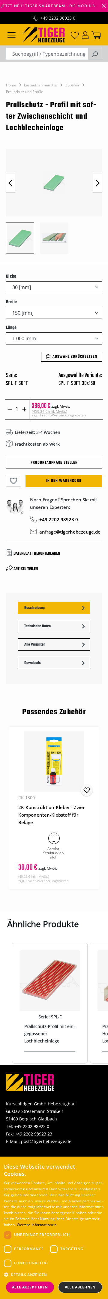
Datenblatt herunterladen (37, 553)
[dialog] (54, 1228)
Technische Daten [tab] (37, 626)
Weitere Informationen (36, 1224)
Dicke (11, 276)
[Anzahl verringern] (10, 409)
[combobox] (47, 54)
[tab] (54, 608)
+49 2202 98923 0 (57, 18)
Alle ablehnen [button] (80, 1287)
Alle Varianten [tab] (34, 645)
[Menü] (11, 35)
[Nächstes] (97, 182)
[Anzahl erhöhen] (24, 409)
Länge (11, 327)
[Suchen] (95, 54)
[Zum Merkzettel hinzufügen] (13, 481)
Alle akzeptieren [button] (30, 1287)
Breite (11, 302)
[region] (54, 204)
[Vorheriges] (10, 182)
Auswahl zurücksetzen (74, 357)
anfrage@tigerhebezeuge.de (69, 532)
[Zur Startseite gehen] (43, 34)
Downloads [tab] (32, 663)
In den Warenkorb (64, 481)
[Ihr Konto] (85, 35)
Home (11, 85)
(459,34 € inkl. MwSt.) (59, 413)
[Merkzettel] (74, 35)
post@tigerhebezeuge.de (46, 1141)
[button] (54, 1274)
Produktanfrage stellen (54, 463)
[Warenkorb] (96, 35)
